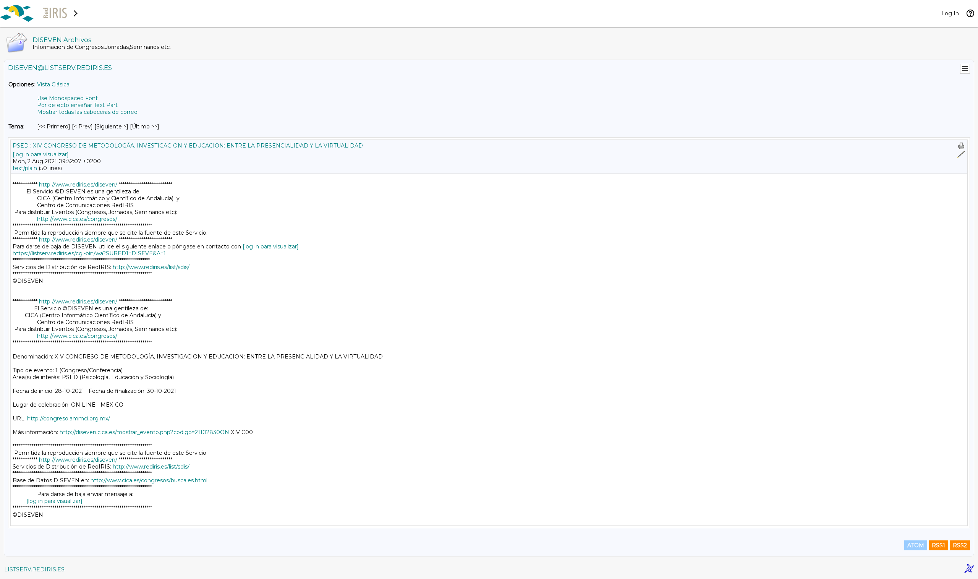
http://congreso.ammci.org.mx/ (68, 418)
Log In (950, 13)
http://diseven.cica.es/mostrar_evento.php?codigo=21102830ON (144, 432)
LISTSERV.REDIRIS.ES (34, 569)
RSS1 (938, 545)
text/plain (25, 168)
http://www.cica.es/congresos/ (77, 219)
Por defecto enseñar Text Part (77, 105)
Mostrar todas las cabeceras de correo (87, 112)
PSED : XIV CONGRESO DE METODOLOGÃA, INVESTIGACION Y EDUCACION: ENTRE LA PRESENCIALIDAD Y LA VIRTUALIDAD (188, 145)
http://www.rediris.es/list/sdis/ (151, 267)
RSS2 (960, 545)
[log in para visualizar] (41, 154)
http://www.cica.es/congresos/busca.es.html (149, 480)
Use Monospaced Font (67, 98)
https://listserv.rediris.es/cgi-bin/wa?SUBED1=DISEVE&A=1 (89, 253)
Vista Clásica (53, 84)
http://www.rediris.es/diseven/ (78, 184)
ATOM (915, 545)
